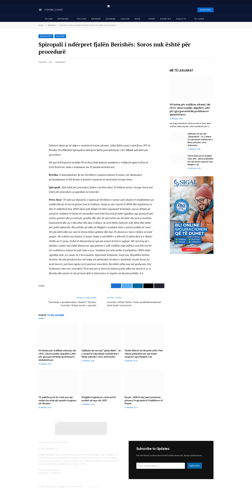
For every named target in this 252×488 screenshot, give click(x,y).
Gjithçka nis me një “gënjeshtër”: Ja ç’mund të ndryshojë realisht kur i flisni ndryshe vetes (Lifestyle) (101, 353)
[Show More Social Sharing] (211, 62)
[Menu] (40, 9)
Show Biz (165, 19)
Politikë (81, 19)
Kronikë (96, 19)
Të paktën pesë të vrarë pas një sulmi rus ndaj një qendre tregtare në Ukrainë (57, 400)
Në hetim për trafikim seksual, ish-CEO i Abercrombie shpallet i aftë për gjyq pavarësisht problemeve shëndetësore (57, 355)
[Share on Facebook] (196, 62)
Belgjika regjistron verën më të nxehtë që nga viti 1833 (99, 399)
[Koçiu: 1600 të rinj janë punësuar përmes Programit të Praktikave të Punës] (144, 381)
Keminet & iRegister (91, 486)
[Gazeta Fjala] (126, 10)
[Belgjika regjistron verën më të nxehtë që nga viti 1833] (101, 381)
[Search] (213, 2)
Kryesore (63, 19)
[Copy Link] (28, 172)
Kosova (125, 19)
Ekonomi (111, 19)
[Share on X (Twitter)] (201, 62)
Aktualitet (46, 36)
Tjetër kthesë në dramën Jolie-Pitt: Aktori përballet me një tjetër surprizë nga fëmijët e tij (144, 353)
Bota (137, 19)
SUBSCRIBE (205, 10)
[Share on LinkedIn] (205, 62)
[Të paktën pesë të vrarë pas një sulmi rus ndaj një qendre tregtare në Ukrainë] (58, 381)
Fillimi (49, 19)
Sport (151, 19)
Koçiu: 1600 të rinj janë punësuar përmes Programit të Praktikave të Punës (144, 400)
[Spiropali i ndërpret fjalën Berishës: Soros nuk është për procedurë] (101, 103)
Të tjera (199, 19)
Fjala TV (181, 19)
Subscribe (194, 465)
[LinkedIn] (28, 159)
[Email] (28, 166)
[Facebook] (28, 152)
